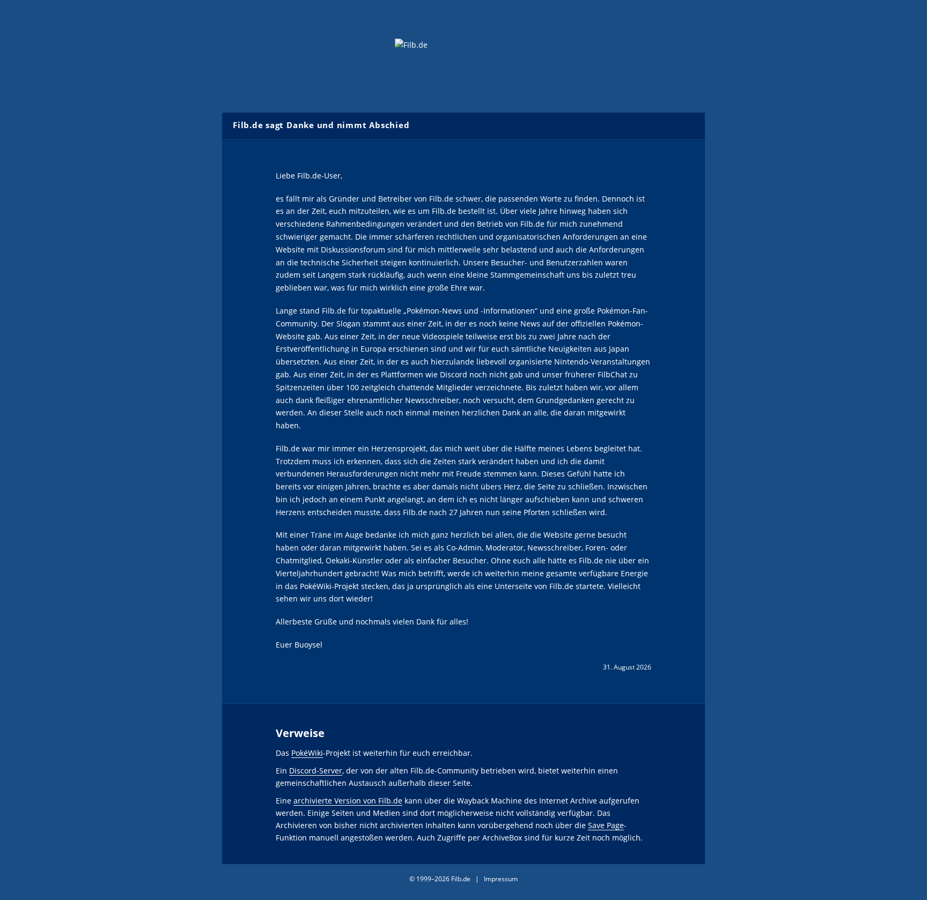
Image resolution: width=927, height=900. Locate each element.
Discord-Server (315, 770)
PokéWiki (307, 753)
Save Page (606, 825)
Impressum (501, 878)
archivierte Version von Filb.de (347, 800)
